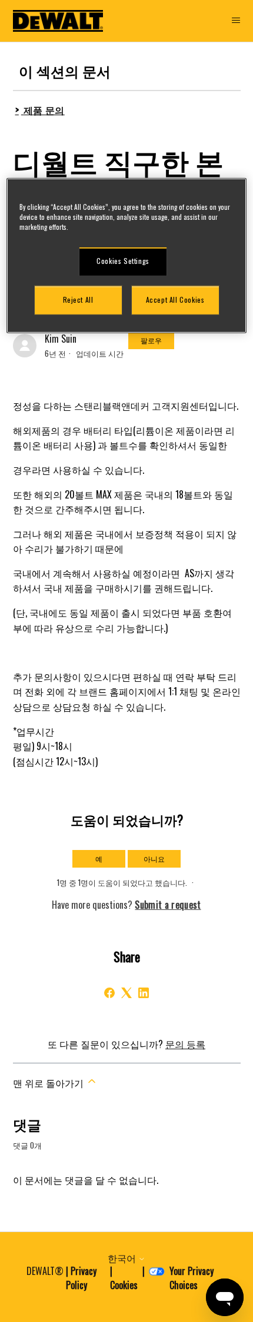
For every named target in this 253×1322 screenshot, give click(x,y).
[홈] (58, 21)
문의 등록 (185, 1044)
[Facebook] (109, 993)
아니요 (154, 859)
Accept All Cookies (175, 299)
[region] (126, 255)
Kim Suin (60, 339)
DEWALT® (45, 1271)
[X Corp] (126, 993)
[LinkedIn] (143, 993)
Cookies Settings (122, 261)
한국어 (123, 1258)
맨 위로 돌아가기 (49, 1083)
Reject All (78, 299)
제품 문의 (44, 110)
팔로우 (151, 340)
